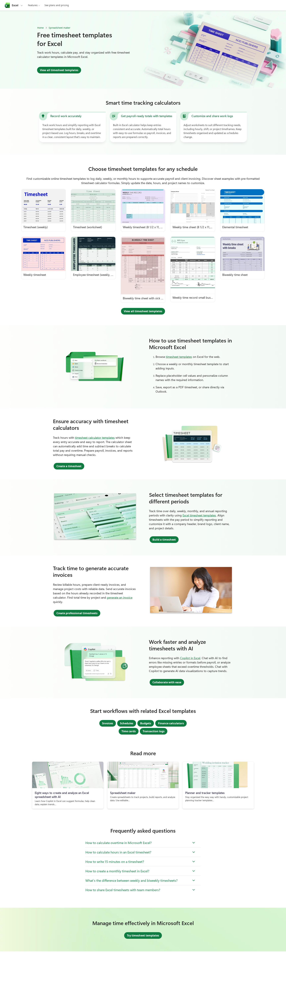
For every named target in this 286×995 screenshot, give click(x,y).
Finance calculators (171, 723)
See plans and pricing (57, 5)
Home (40, 27)
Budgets (145, 723)
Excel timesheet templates (199, 515)
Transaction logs (154, 731)
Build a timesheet (164, 539)
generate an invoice (119, 597)
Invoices (107, 723)
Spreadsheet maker (59, 27)
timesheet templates (179, 357)
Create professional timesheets (76, 613)
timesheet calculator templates (95, 438)
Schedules (126, 723)
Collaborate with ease (166, 682)
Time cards (128, 731)
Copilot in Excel (190, 658)
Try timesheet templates (143, 935)
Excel (15, 5)
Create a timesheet (68, 466)
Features (33, 5)
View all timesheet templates (59, 70)
